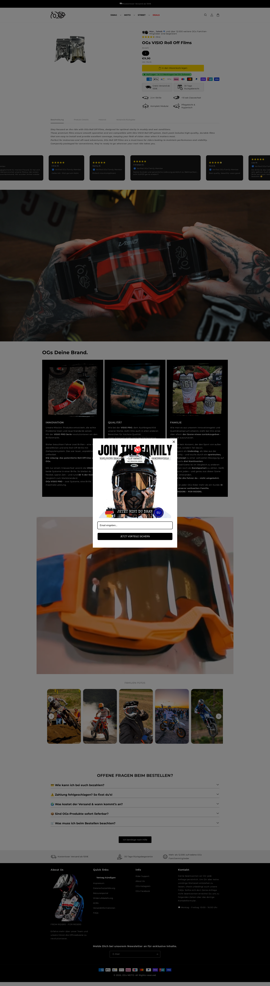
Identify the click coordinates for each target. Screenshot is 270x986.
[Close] (173, 441)
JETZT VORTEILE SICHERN (135, 536)
